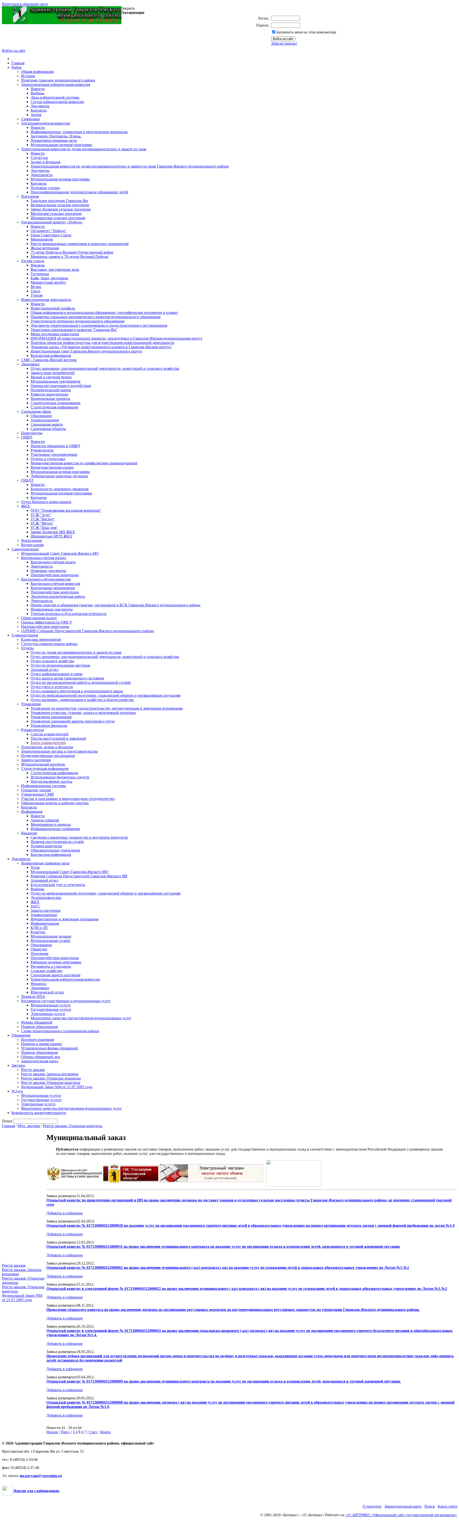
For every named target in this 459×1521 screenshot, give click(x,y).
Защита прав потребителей (53, 373)
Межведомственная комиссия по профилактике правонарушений (84, 463)
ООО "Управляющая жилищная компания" (66, 510)
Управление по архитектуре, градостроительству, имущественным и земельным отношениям (107, 708)
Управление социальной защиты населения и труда (73, 721)
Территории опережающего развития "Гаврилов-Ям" (74, 330)
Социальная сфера (36, 411)
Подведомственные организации (48, 756)
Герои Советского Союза (51, 235)
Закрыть (128, 8)
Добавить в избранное (64, 1213)
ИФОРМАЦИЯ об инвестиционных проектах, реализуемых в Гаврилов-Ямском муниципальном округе (116, 338)
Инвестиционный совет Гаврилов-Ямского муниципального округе (86, 351)
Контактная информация (51, 355)
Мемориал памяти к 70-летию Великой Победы (69, 257)
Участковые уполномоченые (54, 454)
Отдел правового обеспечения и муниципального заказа (77, 691)
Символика (30, 119)
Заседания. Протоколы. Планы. (56, 136)
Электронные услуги (48, 1014)
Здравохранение (44, 915)
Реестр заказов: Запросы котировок (49, 1074)
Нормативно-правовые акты (54, 140)
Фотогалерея (31, 540)
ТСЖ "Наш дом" (44, 528)
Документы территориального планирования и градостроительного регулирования (99, 325)
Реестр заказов (33, 1070)
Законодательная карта (39, 1061)
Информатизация (45, 923)
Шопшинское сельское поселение (58, 218)
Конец (105, 1432)
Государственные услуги (51, 1009)
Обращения (20, 1035)
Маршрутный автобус (48, 282)
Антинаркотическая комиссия (45, 123)
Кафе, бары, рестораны (49, 278)
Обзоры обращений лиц (40, 1057)
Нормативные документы (52, 609)
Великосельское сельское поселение (60, 205)
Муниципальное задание (51, 936)
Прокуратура (31, 433)
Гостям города (32, 261)
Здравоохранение (45, 420)
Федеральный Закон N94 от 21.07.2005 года (56, 1087)
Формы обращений (36, 1022)
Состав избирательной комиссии (57, 102)
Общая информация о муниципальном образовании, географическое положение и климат (104, 312)
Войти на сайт (13, 51)
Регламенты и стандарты (51, 966)
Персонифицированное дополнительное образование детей (79, 192)
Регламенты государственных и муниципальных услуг (66, 1001)
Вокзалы (38, 265)
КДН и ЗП (39, 928)
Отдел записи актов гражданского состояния (67, 678)
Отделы (27, 648)
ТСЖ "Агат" (41, 515)
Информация (31, 811)
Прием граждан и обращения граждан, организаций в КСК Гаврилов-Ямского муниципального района (115, 605)
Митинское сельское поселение (56, 214)
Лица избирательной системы (55, 97)
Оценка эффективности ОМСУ (46, 622)
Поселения (30, 196)
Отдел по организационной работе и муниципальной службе (81, 682)
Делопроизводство (46, 898)
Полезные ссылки (45, 188)
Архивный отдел (44, 670)
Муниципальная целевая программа (60, 179)
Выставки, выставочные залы (55, 269)
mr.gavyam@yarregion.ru (41, 1476)
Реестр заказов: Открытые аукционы (51, 1078)
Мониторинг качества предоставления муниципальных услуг (81, 1018)
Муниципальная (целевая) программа (61, 145)
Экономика (30, 364)
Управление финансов (49, 725)
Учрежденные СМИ (37, 794)
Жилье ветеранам (45, 248)
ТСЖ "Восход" (43, 519)
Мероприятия (42, 239)
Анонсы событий (45, 820)
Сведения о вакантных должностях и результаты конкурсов (79, 837)
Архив (36, 115)
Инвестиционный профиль (53, 308)
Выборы (37, 93)
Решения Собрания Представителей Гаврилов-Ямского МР (79, 876)
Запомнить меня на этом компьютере (306, 32)
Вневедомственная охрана (52, 467)
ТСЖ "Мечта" (42, 523)
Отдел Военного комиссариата (46, 502)
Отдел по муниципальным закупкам (60, 665)
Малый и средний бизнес (51, 377)
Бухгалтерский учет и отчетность (58, 885)
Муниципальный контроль (43, 764)
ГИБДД (27, 480)
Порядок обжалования (39, 1027)
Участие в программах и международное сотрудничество (68, 799)
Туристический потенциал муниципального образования (77, 321)
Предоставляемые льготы (51, 781)
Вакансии (29, 833)
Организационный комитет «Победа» (52, 222)
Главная (17, 63)
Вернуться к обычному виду (25, 4)
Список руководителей (49, 734)
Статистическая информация (54, 407)
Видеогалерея (32, 545)
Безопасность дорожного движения (59, 489)
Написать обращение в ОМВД (55, 446)
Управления (31, 704)
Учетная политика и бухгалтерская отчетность (68, 614)
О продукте (372, 1506)
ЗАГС (35, 906)
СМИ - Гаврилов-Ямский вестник (49, 360)
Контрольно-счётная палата (53, 562)
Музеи (36, 287)
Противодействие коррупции (55, 575)
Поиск (429, 1506)
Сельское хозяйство (46, 971)
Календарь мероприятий (41, 639)
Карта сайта (447, 1506)
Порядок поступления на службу (57, 842)
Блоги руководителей (48, 743)
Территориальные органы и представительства (59, 751)
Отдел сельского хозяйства (52, 661)
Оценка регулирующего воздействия (61, 386)
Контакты (39, 110)
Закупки (18, 1065)
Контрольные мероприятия (53, 588)
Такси (35, 291)
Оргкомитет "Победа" (48, 231)
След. (93, 1432)
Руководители (42, 450)
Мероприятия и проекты (51, 824)
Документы (40, 106)
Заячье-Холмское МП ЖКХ (53, 532)
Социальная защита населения (55, 975)
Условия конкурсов (46, 846)
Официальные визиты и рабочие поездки (55, 803)
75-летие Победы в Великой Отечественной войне (72, 252)
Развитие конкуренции (49, 394)
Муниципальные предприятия (55, 381)
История (28, 76)
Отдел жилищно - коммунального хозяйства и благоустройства (82, 700)
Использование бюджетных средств (60, 777)
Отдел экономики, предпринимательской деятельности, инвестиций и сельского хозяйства (105, 368)
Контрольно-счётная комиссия (46, 579)
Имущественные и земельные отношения (64, 919)
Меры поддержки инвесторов (55, 334)
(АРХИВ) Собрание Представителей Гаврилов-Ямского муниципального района (87, 631)
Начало (52, 1432)
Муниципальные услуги (51, 1005)
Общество (39, 949)
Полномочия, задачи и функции (47, 747)
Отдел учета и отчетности (52, 687)
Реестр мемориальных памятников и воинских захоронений (80, 244)
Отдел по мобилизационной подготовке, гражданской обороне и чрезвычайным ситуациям (105, 695)
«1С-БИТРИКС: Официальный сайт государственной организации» (401, 1515)
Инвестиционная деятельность (46, 300)
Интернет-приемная (37, 1040)
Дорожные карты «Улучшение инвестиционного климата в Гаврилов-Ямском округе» (101, 347)
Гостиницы (40, 274)
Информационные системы (43, 786)
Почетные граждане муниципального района (58, 80)
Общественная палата (39, 618)
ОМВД (26, 437)
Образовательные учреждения (55, 850)
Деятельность (42, 175)
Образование (41, 416)
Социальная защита (47, 424)
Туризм (37, 295)
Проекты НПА (33, 996)
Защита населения (36, 760)
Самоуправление (25, 549)
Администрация (24, 635)
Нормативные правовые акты (45, 863)
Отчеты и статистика (48, 459)
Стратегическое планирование (56, 403)
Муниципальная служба (50, 941)
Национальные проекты (50, 399)
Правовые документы (48, 571)
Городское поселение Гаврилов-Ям (59, 201)
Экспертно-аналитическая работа (58, 596)
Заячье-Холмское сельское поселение (61, 209)
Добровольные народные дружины (59, 476)
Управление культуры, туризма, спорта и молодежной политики (83, 713)
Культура (38, 932)
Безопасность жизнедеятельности (38, 1113)
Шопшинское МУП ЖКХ (51, 536)
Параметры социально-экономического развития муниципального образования (95, 317)
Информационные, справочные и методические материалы (79, 132)
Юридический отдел (47, 992)
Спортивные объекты (48, 429)
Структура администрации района (49, 644)
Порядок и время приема (41, 1044)
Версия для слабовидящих (37, 1491)
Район (16, 67)
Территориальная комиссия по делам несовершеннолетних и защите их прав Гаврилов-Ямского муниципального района (130, 166)
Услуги (17, 1091)
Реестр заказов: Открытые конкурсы (50, 1083)
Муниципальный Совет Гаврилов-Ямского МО (60, 553)
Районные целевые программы (56, 962)
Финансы (38, 984)
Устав (35, 867)
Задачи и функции (45, 162)
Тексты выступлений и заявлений (58, 738)
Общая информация (37, 72)
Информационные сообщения (55, 829)
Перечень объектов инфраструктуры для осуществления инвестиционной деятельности (102, 343)
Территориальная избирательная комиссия (55, 84)
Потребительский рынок (51, 390)
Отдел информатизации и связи (56, 674)
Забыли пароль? (284, 43)
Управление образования (51, 717)
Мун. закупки (29, 1126)
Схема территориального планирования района (60, 1031)
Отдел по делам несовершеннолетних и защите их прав (76, 652)
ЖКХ (25, 506)
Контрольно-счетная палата (43, 558)
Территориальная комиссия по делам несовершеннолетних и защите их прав (83, 149)
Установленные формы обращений (49, 1048)
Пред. (65, 1432)
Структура (39, 158)
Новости (38, 89)
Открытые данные (36, 790)
